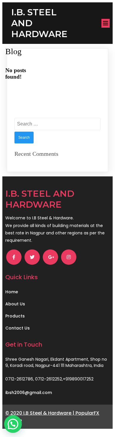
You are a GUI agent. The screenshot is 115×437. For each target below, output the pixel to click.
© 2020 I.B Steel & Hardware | (40, 413)
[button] (13, 424)
